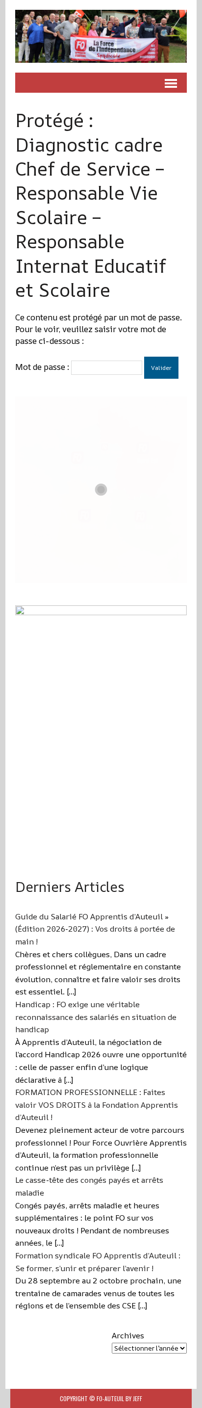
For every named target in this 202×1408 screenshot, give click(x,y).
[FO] (101, 36)
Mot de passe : (43, 366)
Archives (128, 1335)
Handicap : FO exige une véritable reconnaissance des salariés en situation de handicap (96, 1017)
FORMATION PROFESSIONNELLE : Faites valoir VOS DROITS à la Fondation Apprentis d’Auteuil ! (96, 1104)
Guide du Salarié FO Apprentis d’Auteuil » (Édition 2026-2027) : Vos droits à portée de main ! (95, 929)
